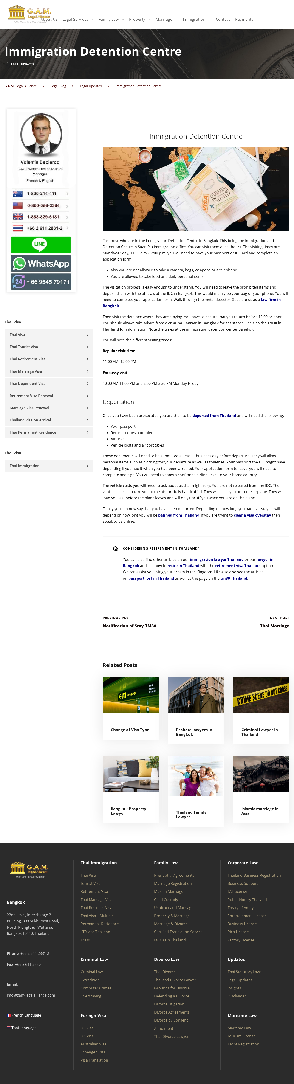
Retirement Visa (94, 891)
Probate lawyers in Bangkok (194, 732)
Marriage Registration (173, 883)
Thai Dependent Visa (27, 383)
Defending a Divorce (171, 996)
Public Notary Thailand (247, 899)
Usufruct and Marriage (173, 907)
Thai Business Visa (96, 907)
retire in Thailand (183, 565)
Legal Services (75, 19)
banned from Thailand (178, 515)
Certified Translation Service (178, 931)
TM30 (85, 940)
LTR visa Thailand (95, 931)
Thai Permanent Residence (33, 432)
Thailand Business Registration (254, 875)
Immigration (194, 19)
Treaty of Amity (241, 907)
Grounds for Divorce (172, 988)
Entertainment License (247, 915)
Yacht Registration (243, 1044)
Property (137, 19)
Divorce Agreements (171, 1012)
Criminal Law (92, 971)
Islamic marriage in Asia (260, 811)
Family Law (109, 19)
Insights (234, 988)
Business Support (243, 883)
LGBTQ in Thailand (170, 940)
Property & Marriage (172, 915)
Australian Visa (93, 1044)
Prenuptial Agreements (174, 875)
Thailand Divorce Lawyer (175, 980)
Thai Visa (17, 334)
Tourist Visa (91, 883)
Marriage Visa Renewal (29, 407)
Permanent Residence (100, 923)
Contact (223, 19)
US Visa (87, 1028)
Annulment (163, 1028)
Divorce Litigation (169, 1004)
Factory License (241, 940)
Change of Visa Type (130, 729)
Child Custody (166, 899)
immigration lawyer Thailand (217, 559)
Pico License (238, 931)
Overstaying (91, 996)
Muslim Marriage (168, 891)
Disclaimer (237, 996)
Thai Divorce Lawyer (171, 1036)
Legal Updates (22, 64)
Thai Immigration (25, 465)
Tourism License (241, 1036)
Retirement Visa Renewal (31, 395)
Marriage (164, 19)
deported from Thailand (214, 415)
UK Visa (87, 1036)
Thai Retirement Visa (27, 359)
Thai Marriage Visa (26, 371)
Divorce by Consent (171, 1020)
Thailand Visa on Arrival (30, 420)
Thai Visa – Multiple (97, 915)
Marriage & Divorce (171, 923)
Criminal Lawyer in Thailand (259, 732)
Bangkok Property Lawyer (128, 811)
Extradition (90, 980)
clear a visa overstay (252, 515)
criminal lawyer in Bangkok (193, 323)
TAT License (237, 891)
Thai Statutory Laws (245, 971)
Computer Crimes (96, 988)
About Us (49, 19)
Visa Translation (94, 1060)
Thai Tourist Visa (24, 346)
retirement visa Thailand (238, 565)
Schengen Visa (93, 1052)
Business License (242, 923)
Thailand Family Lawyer (191, 814)
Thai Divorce (165, 971)
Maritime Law (239, 1028)
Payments (244, 19)
